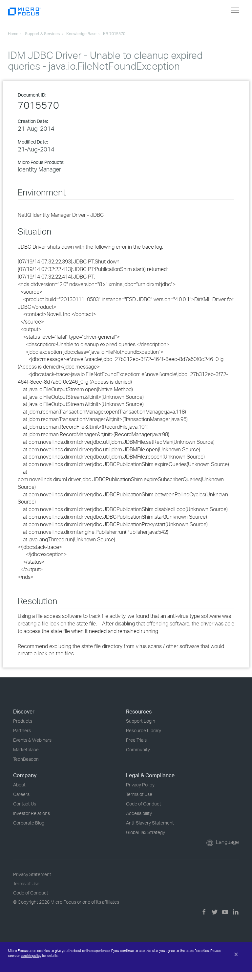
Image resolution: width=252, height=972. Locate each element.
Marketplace (26, 749)
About (19, 784)
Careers (21, 794)
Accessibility (139, 813)
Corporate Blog (28, 822)
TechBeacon (26, 759)
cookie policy (31, 955)
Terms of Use (139, 794)
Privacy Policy (140, 784)
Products (22, 721)
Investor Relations (31, 813)
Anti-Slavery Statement (150, 822)
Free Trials (136, 740)
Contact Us (24, 803)
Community (138, 749)
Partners (22, 730)
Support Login (140, 721)
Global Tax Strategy (145, 832)
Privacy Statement (32, 874)
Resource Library (143, 730)
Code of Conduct (143, 803)
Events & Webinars (32, 740)
